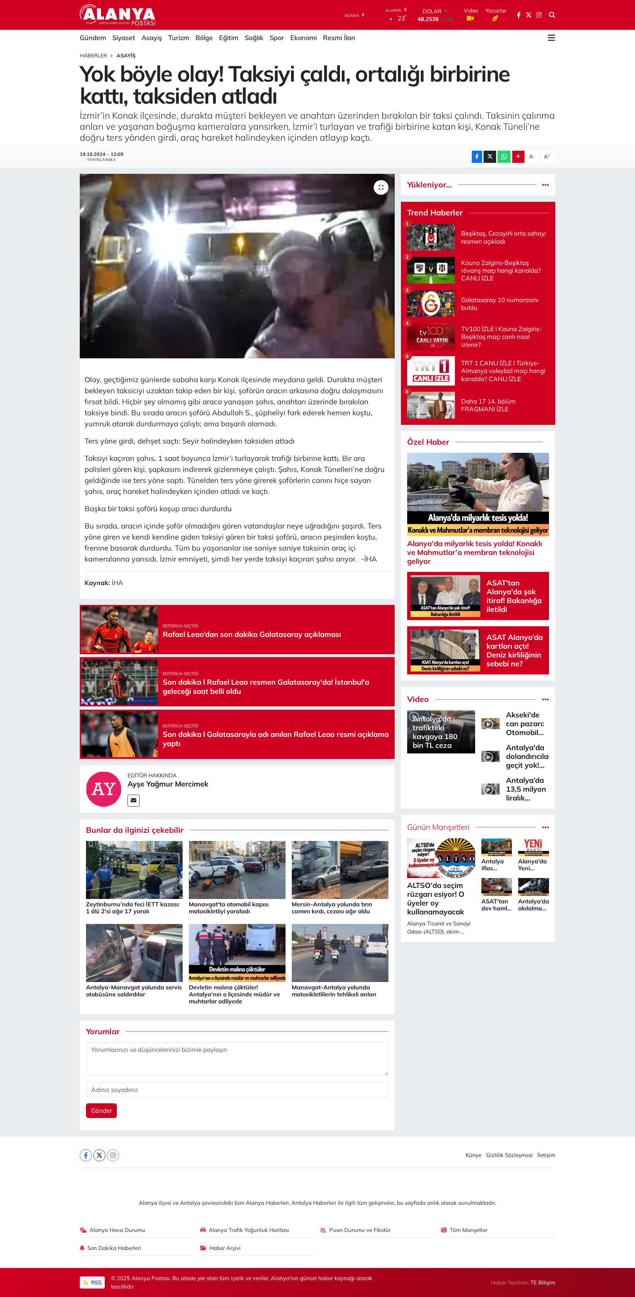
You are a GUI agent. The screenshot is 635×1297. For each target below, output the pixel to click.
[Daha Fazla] (518, 157)
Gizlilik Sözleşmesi (509, 1154)
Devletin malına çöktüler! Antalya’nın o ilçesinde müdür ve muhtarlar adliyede (234, 994)
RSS (95, 1282)
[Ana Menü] (551, 38)
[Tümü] (545, 185)
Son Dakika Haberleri (114, 1247)
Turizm (178, 37)
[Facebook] (86, 1155)
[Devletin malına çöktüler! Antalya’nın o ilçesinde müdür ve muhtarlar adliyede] (237, 952)
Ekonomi (303, 37)
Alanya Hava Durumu (117, 1229)
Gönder (101, 1110)
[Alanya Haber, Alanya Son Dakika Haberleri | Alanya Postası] (118, 14)
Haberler (93, 55)
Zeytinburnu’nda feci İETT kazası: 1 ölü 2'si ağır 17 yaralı (133, 907)
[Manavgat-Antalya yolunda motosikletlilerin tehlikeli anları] (340, 952)
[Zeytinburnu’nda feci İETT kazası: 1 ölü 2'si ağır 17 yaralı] (134, 869)
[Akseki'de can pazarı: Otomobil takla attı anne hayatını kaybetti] (490, 723)
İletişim (546, 1154)
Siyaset (123, 37)
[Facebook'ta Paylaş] (477, 157)
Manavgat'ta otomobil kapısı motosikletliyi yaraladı (229, 907)
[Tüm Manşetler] (545, 827)
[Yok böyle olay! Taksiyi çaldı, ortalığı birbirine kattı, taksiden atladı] (237, 266)
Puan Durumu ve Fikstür (360, 1229)
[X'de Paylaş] (490, 157)
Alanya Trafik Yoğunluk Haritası (249, 1229)
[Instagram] (113, 1155)
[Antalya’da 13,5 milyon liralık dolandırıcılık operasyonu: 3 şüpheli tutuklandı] (490, 788)
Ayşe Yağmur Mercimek (168, 783)
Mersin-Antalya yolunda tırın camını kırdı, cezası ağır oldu (332, 907)
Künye (473, 1154)
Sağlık (254, 37)
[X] (99, 1155)
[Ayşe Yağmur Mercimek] (103, 788)
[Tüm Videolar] (545, 699)
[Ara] (552, 15)
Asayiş (151, 37)
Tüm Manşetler (468, 1229)
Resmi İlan (339, 37)
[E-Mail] (134, 801)
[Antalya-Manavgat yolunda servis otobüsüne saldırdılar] (134, 952)
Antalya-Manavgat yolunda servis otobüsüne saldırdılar (134, 991)
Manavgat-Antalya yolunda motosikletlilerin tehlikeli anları (334, 991)
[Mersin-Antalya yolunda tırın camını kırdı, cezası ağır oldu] (340, 869)
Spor (277, 37)
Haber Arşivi (225, 1247)
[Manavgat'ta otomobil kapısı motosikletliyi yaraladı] (237, 869)
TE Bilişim (542, 1282)
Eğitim (228, 37)
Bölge (204, 37)
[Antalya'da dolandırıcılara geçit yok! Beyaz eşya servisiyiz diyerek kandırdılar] (490, 755)
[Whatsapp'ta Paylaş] (504, 157)
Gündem (93, 37)
